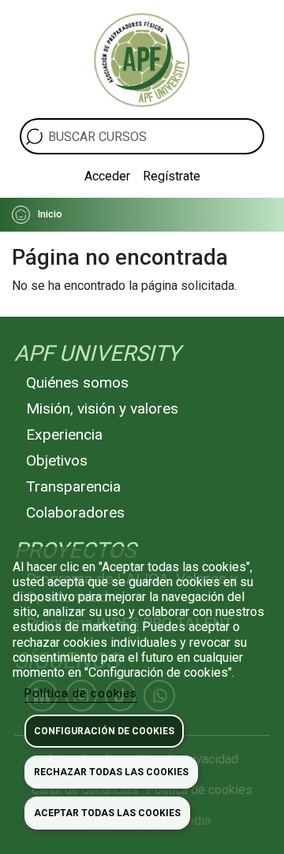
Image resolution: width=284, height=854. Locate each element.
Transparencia (73, 486)
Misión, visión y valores (102, 408)
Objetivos (57, 460)
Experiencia (64, 434)
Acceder (107, 176)
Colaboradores (75, 512)
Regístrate (171, 176)
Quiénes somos (77, 382)
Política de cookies (80, 693)
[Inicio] (142, 59)
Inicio (50, 214)
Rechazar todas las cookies (111, 772)
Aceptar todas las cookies (107, 813)
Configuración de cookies (104, 731)
